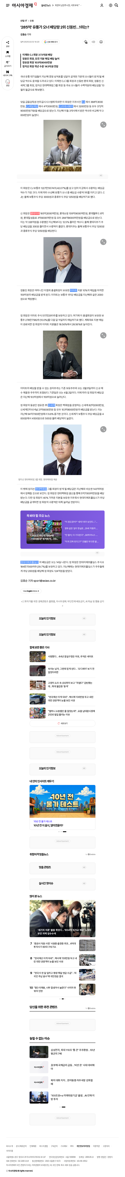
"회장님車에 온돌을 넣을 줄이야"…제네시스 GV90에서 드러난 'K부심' (72, 1067)
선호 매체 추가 (52, 42)
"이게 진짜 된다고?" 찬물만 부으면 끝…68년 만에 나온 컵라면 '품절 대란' (81, 541)
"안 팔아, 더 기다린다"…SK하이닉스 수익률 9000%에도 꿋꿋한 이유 (81, 535)
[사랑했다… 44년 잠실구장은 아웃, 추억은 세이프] (38, 661)
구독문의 (54, 1146)
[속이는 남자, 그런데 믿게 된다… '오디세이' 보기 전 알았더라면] (38, 676)
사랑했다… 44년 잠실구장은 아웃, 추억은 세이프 (70, 656)
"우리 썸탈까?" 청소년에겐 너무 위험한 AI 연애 (73, 1097)
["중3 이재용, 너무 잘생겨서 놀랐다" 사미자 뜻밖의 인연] (87, 995)
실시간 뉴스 (46, 5)
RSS (71, 1146)
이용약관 (96, 1146)
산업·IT (23, 21)
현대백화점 (41, 488)
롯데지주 (35, 213)
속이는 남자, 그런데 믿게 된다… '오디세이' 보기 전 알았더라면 (71, 670)
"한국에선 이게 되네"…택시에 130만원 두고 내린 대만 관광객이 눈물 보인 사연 (70, 699)
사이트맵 (9, 1150)
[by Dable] (90, 1008)
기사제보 (64, 1146)
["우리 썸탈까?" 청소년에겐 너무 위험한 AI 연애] (39, 1103)
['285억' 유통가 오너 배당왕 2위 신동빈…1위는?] (62, 145)
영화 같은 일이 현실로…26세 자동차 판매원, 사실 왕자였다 (81, 528)
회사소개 (9, 1146)
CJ (83, 101)
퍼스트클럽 (43, 1146)
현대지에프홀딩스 (29, 562)
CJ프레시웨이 (66, 106)
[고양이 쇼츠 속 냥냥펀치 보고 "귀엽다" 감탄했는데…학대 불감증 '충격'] (38, 690)
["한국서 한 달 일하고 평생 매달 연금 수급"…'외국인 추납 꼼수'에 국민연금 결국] (87, 980)
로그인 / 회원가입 (102, 5)
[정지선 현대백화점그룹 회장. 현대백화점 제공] (62, 449)
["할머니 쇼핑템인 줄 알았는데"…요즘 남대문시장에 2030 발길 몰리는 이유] (38, 718)
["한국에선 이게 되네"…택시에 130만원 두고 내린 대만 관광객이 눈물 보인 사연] (38, 704)
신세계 (51, 405)
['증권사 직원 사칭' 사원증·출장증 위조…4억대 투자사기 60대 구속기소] (87, 950)
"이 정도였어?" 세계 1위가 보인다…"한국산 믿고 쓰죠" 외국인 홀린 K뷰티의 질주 (81, 522)
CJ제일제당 (32, 106)
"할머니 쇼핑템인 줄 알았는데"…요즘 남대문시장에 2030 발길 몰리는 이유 (71, 713)
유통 (32, 21)
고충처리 (106, 1146)
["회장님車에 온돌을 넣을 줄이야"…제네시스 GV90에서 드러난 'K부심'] (39, 1073)
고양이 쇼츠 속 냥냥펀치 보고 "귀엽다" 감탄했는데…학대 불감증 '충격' (70, 685)
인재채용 (33, 1146)
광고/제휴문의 (21, 1146)
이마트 (73, 290)
